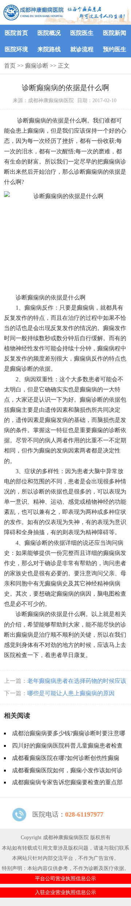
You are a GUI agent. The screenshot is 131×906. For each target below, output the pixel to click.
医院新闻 (114, 33)
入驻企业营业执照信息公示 (65, 892)
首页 (10, 66)
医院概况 (49, 33)
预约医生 (114, 49)
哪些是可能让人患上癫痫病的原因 (71, 693)
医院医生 (82, 33)
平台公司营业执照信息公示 (65, 878)
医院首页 (16, 33)
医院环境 (16, 49)
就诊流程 (82, 49)
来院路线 (49, 49)
